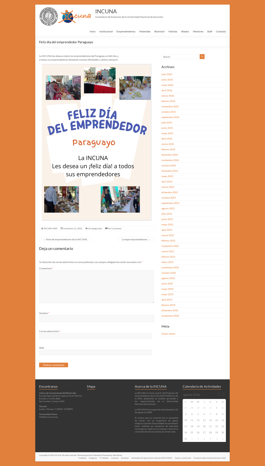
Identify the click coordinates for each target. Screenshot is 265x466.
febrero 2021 (168, 256)
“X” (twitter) (104, 458)
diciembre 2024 (169, 154)
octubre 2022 (168, 197)
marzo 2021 (167, 251)
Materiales (145, 31)
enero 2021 (167, 262)
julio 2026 (166, 74)
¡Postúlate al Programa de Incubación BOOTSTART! (152, 458)
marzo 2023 (167, 186)
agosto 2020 (168, 278)
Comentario (46, 268)
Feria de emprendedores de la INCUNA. (65, 239)
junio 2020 (167, 283)
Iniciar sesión (168, 333)
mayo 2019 (167, 294)
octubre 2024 (168, 165)
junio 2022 (167, 219)
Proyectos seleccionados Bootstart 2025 (210, 458)
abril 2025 (166, 138)
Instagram (93, 458)
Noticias (173, 31)
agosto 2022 (168, 208)
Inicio (93, 31)
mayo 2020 (167, 288)
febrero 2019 (168, 304)
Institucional (106, 31)
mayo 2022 (167, 224)
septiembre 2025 (170, 117)
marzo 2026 (167, 95)
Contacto (221, 31)
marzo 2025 (167, 143)
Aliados (185, 31)
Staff (209, 31)
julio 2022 (166, 213)
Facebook (82, 458)
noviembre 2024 (170, 160)
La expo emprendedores (136, 239)
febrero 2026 (168, 101)
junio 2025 (167, 127)
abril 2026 (166, 90)
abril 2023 (166, 181)
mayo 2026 (167, 84)
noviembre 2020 (170, 267)
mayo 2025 (167, 133)
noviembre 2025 (170, 106)
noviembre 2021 (170, 245)
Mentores (198, 31)
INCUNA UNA (50, 228)
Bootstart (159, 31)
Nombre (44, 313)
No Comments (114, 228)
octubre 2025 (168, 111)
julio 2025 (166, 122)
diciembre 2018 (169, 310)
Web (41, 347)
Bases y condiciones (183, 458)
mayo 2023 (167, 176)
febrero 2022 (168, 240)
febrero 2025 (168, 149)
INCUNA (106, 11)
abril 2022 (166, 229)
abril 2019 (166, 299)
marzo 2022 (167, 235)
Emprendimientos (126, 31)
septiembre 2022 (170, 202)
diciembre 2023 (169, 170)
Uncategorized (95, 228)
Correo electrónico (49, 331)
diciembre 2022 (169, 192)
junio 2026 (167, 79)
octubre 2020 (168, 272)
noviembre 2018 (170, 315)
